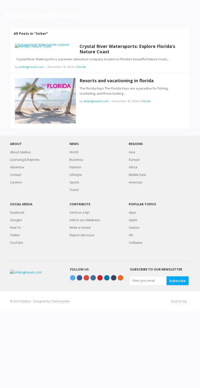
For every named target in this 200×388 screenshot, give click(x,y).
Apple (133, 220)
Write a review (80, 227)
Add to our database (85, 220)
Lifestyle (76, 174)
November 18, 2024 (60, 67)
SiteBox (26, 301)
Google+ (16, 220)
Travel (74, 190)
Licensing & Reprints (25, 159)
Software (135, 242)
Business (76, 159)
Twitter (15, 235)
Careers (16, 182)
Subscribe (177, 281)
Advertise (17, 167)
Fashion (75, 167)
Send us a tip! (80, 212)
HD (131, 235)
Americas (135, 182)
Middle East (137, 174)
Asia (132, 152)
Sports (74, 182)
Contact (15, 174)
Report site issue (82, 235)
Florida (81, 67)
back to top (179, 301)
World (74, 152)
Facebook (17, 212)
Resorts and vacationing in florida (117, 80)
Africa (133, 167)
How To (15, 227)
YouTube (16, 242)
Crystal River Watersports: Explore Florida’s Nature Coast (127, 48)
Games (134, 227)
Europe (134, 159)
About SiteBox (20, 152)
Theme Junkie (60, 301)
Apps (132, 212)
